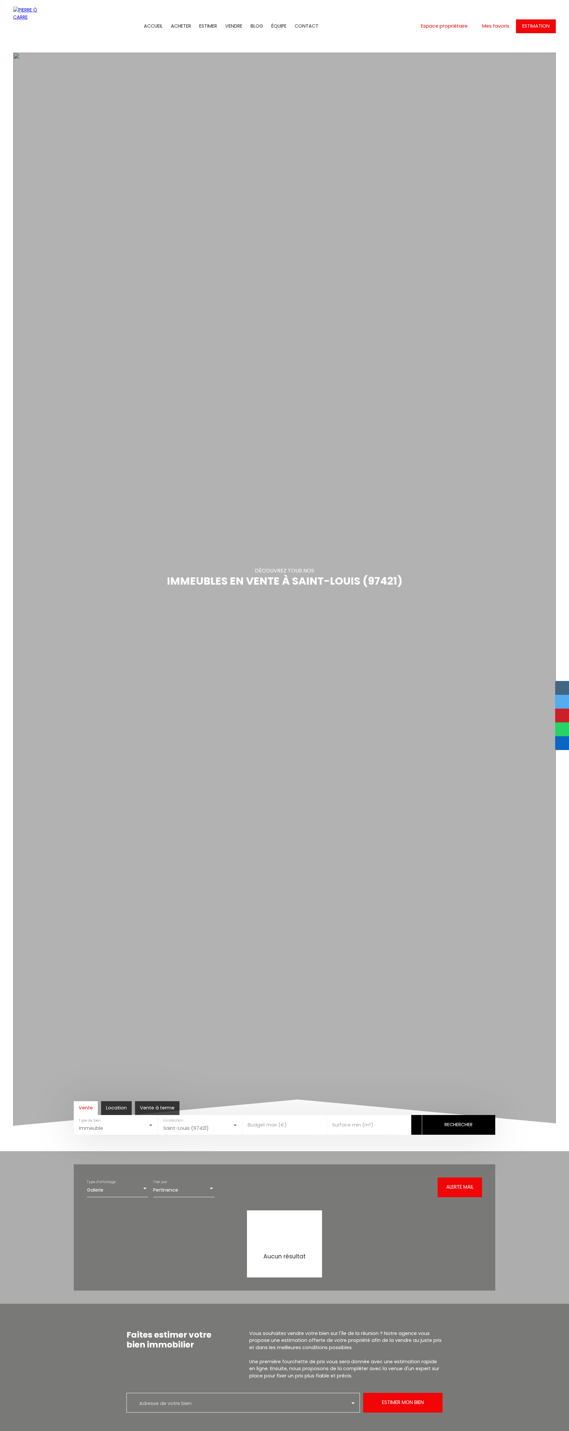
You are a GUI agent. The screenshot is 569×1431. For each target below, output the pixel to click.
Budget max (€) (267, 1125)
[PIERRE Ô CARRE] (28, 26)
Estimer (208, 26)
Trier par (160, 1182)
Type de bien (89, 1120)
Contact (306, 26)
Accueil (153, 26)
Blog (257, 26)
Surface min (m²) (352, 1125)
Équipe (278, 26)
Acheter (181, 26)
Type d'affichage (101, 1182)
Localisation (173, 1120)
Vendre (233, 26)
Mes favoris (495, 26)
